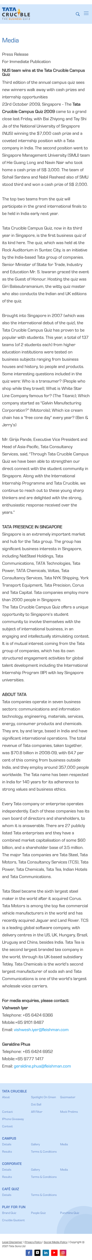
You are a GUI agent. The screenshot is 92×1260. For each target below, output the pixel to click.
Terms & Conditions (44, 1151)
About (6, 1097)
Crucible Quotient (13, 1220)
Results (7, 1151)
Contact (7, 1112)
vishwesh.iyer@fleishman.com (41, 1030)
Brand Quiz (9, 1213)
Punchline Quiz (69, 1213)
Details (6, 1144)
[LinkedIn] (46, 1253)
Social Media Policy (55, 1242)
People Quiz (38, 1213)
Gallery (35, 1144)
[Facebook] (29, 1253)
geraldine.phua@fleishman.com (42, 1067)
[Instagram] (63, 1253)
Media (64, 1144)
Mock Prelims (69, 1112)
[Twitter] (37, 1253)
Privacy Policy (33, 1242)
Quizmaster (67, 1097)
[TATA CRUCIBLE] (16, 14)
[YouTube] (54, 1253)
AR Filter (36, 1112)
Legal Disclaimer (12, 1242)
